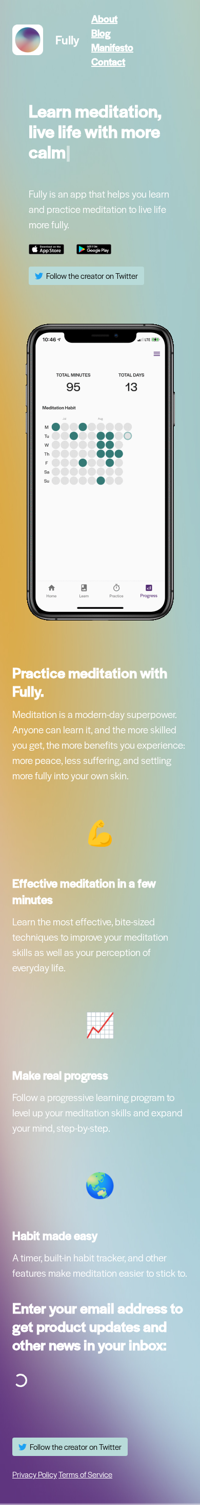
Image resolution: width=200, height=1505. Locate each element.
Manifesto (112, 47)
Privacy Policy (34, 1474)
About (104, 18)
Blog (100, 33)
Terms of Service (85, 1474)
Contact (108, 61)
